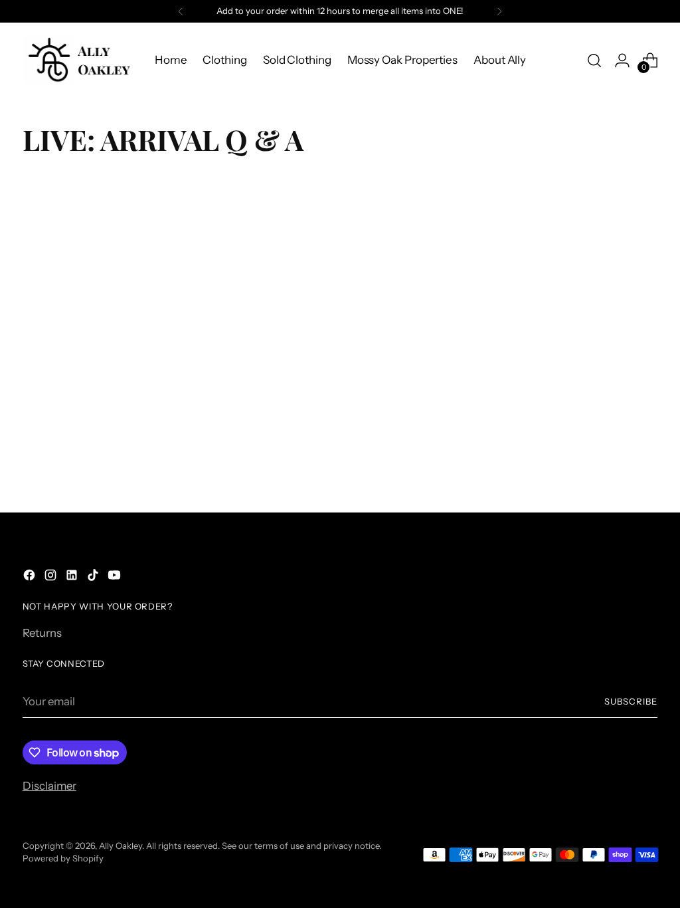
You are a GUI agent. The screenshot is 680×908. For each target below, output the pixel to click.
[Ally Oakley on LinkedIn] (73, 577)
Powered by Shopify (63, 858)
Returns (42, 632)
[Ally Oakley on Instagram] (52, 577)
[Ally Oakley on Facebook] (31, 577)
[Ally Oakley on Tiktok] (94, 577)
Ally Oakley (120, 845)
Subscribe (630, 701)
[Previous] (180, 11)
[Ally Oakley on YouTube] (116, 577)
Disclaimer (49, 785)
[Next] (499, 11)
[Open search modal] (594, 60)
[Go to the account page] (622, 60)
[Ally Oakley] (79, 60)
